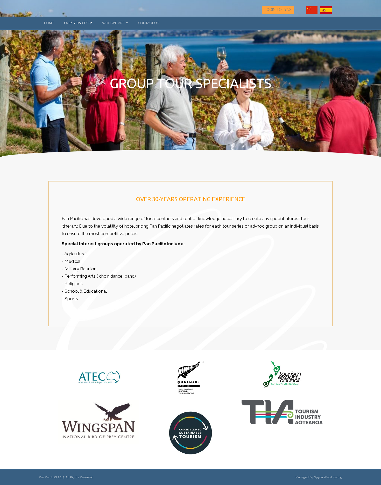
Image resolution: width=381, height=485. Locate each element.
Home (49, 23)
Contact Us (148, 23)
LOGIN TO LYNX (278, 10)
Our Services (76, 23)
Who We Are (113, 23)
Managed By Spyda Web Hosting (318, 477)
